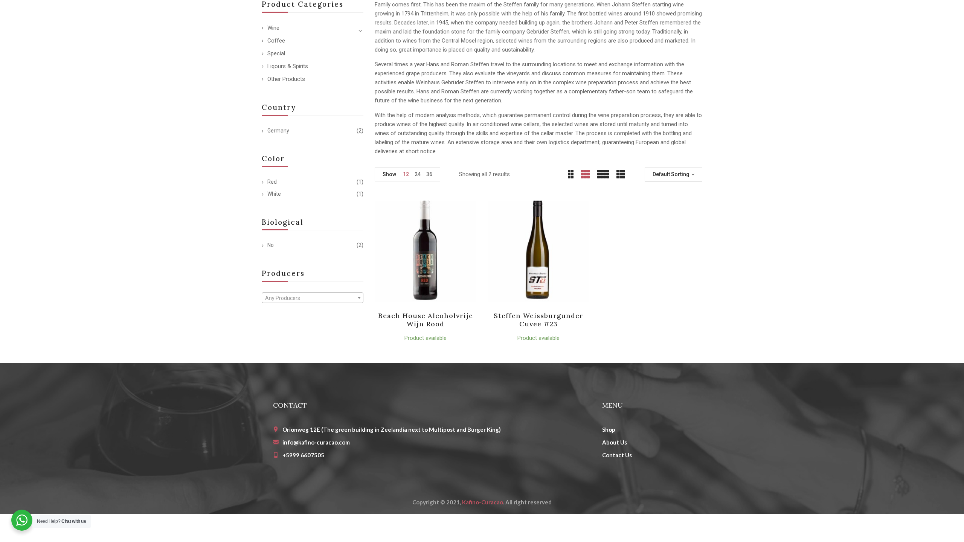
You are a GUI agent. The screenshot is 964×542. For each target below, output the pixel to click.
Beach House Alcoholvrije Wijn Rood (425, 319)
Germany (278, 131)
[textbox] (312, 298)
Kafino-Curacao (482, 502)
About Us (614, 442)
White (274, 194)
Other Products (286, 79)
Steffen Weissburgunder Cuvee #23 (539, 319)
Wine (273, 27)
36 (429, 174)
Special (276, 53)
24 (418, 174)
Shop (608, 429)
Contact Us (617, 455)
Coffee (276, 40)
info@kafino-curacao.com (316, 442)
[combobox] (312, 297)
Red (272, 182)
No (270, 245)
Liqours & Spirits (287, 66)
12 (406, 174)
